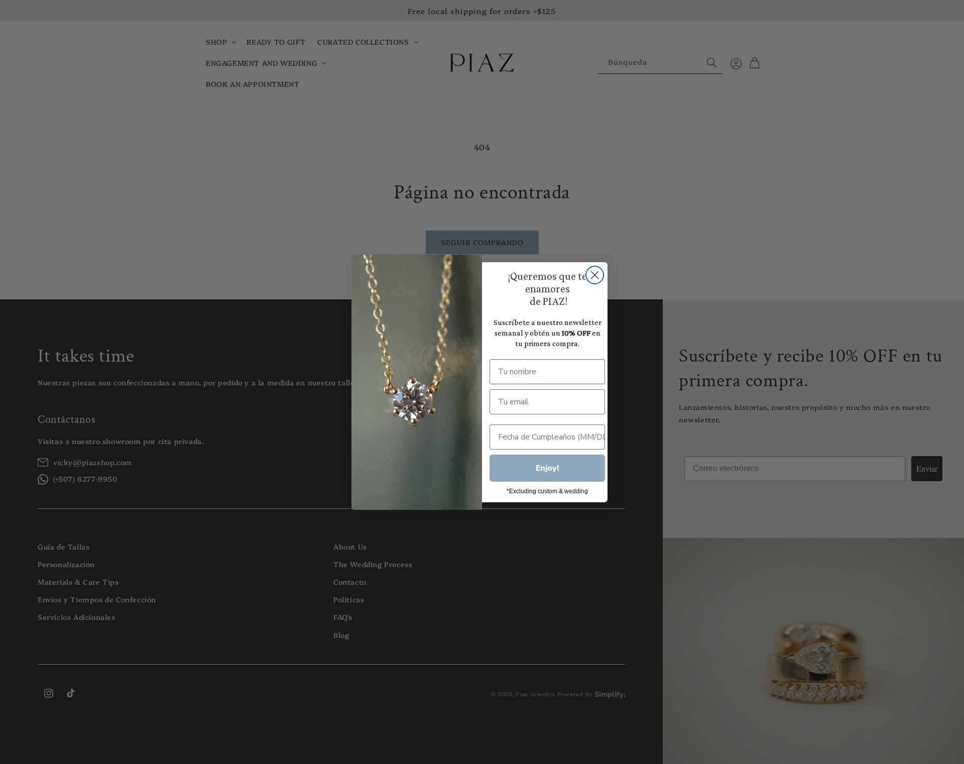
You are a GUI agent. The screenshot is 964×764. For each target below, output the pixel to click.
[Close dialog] (595, 275)
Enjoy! (547, 468)
